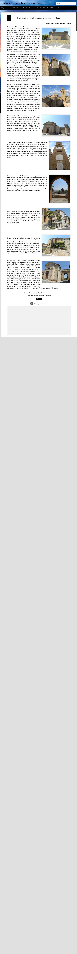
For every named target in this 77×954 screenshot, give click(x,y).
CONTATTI (58, 8)
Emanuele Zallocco (48, 293)
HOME (13, 8)
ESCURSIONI (20, 8)
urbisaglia (48, 296)
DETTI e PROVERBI (32, 8)
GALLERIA (42, 8)
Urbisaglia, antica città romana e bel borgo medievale (39, 17)
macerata (41, 296)
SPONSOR (50, 8)
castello (36, 296)
